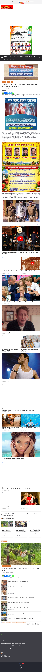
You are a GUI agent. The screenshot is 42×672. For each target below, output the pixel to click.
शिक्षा (7, 59)
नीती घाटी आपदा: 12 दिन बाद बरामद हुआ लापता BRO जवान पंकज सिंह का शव (18, 586)
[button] (8, 56)
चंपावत (2, 566)
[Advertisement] (21, 18)
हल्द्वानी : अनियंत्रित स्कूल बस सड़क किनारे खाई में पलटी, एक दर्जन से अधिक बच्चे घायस (6, 531)
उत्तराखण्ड (5, 56)
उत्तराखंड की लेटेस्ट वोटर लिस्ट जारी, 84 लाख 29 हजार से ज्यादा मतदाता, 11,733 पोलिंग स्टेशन (10, 514)
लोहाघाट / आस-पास (20, 56)
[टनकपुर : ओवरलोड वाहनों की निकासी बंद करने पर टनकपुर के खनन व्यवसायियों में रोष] (21, 521)
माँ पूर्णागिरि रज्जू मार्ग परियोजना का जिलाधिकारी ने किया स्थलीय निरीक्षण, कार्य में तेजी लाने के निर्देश (20, 618)
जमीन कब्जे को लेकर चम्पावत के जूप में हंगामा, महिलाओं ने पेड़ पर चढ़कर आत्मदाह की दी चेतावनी (33, 624)
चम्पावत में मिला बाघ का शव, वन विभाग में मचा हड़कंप (32, 513)
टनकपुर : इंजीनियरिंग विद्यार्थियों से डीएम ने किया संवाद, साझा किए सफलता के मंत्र (18, 602)
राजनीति (30, 56)
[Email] (3, 93)
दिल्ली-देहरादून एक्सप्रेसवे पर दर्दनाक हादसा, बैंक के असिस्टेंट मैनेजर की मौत (18, 581)
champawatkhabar (10, 88)
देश (4, 59)
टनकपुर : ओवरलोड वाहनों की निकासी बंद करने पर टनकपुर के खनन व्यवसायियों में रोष (21, 531)
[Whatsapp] (13, 93)
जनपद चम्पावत (12, 56)
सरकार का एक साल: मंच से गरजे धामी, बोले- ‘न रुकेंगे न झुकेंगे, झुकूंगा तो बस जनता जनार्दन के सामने (35, 531)
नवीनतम (14, 59)
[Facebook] (5, 93)
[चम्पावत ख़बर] (2, 57)
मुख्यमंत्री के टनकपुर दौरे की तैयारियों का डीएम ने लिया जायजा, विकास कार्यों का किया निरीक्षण (20, 607)
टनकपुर (26, 56)
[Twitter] (10, 93)
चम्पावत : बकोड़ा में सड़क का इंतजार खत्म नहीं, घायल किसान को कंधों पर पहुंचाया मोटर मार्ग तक (20, 569)
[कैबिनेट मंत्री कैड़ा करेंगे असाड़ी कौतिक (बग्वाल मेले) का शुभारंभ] (4, 592)
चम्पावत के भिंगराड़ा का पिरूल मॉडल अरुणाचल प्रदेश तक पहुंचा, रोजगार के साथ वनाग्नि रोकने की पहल (21, 613)
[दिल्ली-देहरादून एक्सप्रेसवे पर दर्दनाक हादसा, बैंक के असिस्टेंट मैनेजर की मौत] (4, 582)
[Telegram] (8, 93)
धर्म (10, 59)
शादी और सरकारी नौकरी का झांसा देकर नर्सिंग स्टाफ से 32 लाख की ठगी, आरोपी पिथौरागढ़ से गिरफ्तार (21, 597)
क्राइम (35, 56)
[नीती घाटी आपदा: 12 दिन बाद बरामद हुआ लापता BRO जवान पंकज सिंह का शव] (4, 587)
